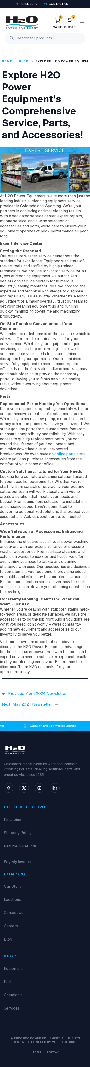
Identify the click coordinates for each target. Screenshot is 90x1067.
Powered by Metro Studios (54, 1042)
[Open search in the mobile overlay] (45, 38)
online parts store (70, 453)
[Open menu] (82, 22)
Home (7, 61)
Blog (24, 61)
